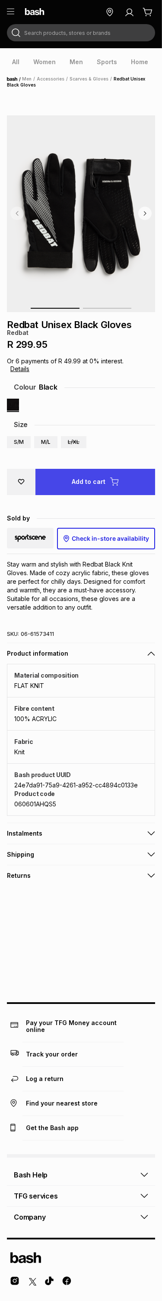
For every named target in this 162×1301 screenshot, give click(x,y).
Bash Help (31, 1175)
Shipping (20, 854)
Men (27, 78)
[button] (19, 442)
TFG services (36, 1196)
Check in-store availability (110, 538)
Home (15, 79)
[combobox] (81, 32)
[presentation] (16, 62)
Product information (37, 653)
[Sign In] (129, 12)
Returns (19, 875)
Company (30, 1217)
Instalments (24, 833)
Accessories (50, 78)
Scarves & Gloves (89, 78)
